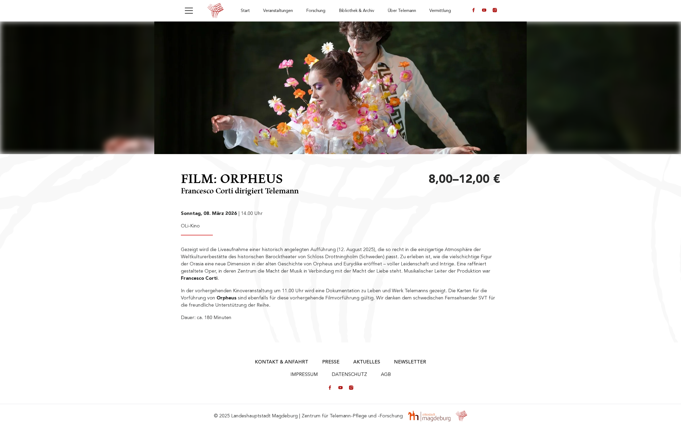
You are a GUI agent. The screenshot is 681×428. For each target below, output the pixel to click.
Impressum (304, 374)
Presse (330, 362)
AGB (386, 374)
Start (245, 10)
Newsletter (410, 362)
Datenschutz (349, 374)
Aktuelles (366, 362)
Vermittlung (440, 10)
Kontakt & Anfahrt (281, 362)
